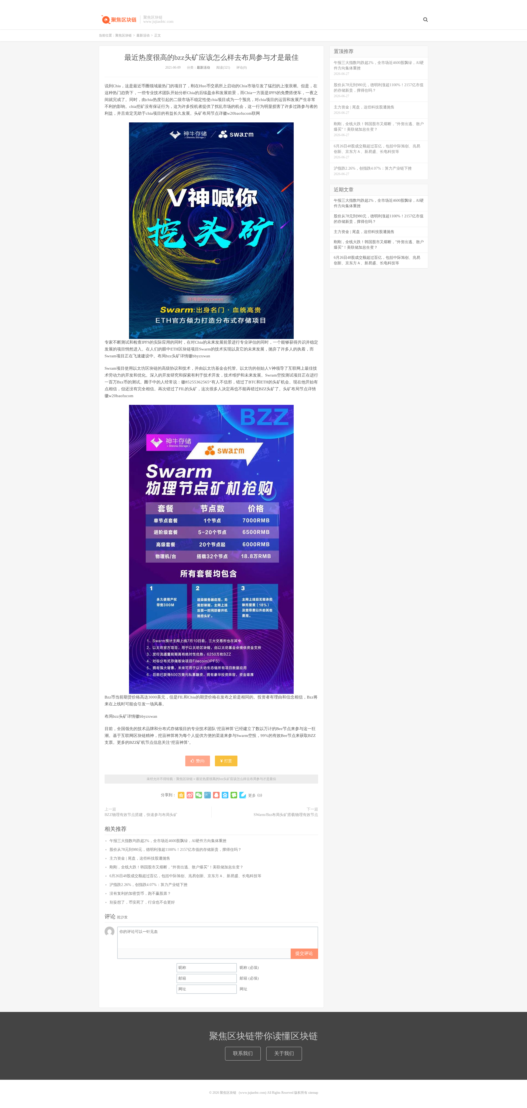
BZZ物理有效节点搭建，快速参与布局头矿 (141, 815)
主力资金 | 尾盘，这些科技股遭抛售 (140, 858)
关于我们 (284, 1053)
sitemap (313, 1093)
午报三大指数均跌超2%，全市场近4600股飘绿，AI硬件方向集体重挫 (168, 841)
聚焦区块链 (118, 19)
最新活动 (143, 35)
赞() (200, 761)
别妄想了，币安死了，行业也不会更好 (142, 902)
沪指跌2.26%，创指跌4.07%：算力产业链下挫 (148, 885)
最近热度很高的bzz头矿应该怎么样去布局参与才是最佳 (211, 57)
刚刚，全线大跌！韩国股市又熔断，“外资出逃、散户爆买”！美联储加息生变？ (176, 867)
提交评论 (304, 953)
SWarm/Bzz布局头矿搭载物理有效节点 (286, 815)
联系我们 (243, 1053)
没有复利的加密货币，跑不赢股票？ (140, 893)
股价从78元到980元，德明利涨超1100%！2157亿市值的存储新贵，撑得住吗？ (176, 850)
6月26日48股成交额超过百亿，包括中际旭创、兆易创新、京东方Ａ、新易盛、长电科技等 (185, 876)
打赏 (227, 761)
